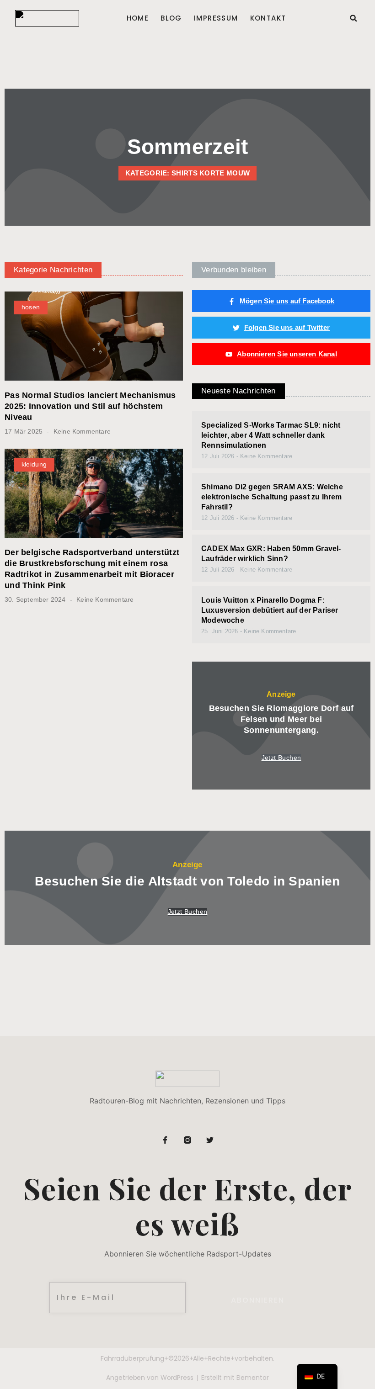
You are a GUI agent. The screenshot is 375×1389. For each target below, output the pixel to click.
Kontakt (268, 18)
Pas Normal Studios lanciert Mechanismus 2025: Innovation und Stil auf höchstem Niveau (90, 406)
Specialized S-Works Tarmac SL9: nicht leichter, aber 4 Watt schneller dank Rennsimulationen (270, 435)
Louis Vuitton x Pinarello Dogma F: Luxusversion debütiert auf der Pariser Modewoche (269, 610)
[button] (353, 18)
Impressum (216, 18)
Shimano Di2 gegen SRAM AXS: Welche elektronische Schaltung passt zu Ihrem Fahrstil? (272, 497)
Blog (171, 18)
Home (138, 18)
